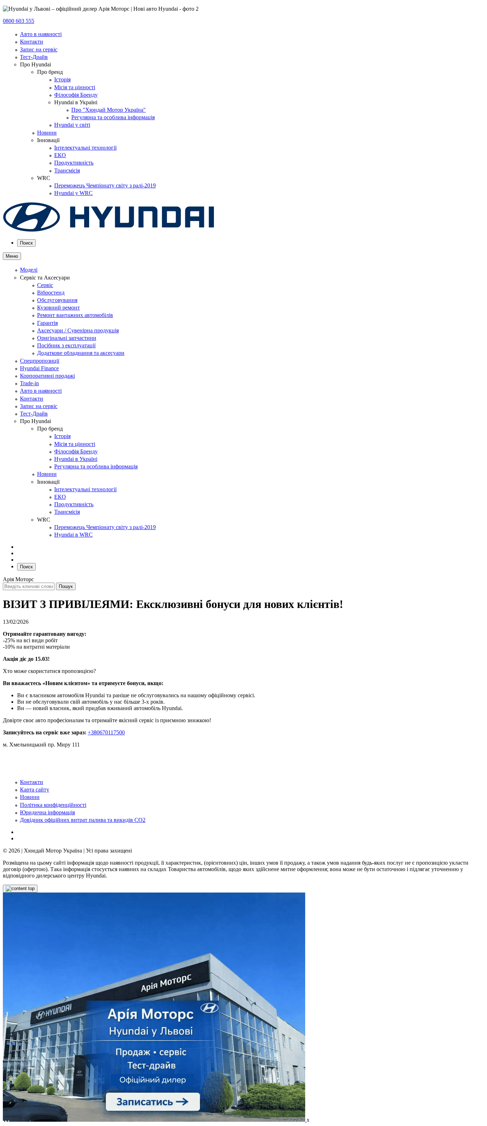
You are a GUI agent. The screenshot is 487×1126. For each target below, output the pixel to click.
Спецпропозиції (39, 361)
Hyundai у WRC (73, 193)
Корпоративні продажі (47, 376)
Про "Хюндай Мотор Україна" (108, 110)
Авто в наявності (41, 34)
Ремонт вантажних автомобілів (75, 315)
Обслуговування (57, 300)
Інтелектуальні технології (85, 148)
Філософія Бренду (76, 95)
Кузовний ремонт (58, 308)
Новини (47, 133)
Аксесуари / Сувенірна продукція (78, 330)
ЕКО (60, 155)
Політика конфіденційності (53, 805)
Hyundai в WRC (73, 535)
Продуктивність (73, 163)
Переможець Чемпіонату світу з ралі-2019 (105, 185)
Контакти (31, 42)
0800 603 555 (18, 21)
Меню (12, 256)
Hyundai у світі (72, 125)
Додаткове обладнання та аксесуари (80, 353)
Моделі (28, 270)
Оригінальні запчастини (66, 338)
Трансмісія (67, 170)
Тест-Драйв (34, 57)
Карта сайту (34, 789)
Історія (62, 79)
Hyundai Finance (39, 368)
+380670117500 (106, 732)
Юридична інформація (47, 812)
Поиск (26, 243)
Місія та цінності (74, 87)
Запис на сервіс (38, 49)
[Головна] (109, 230)
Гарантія (47, 323)
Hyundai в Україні (75, 459)
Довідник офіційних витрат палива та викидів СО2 (82, 820)
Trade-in (29, 383)
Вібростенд (51, 293)
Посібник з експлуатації (66, 345)
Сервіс (45, 285)
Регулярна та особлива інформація (113, 117)
